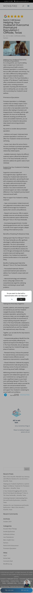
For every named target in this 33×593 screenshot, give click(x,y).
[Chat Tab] (16, 296)
